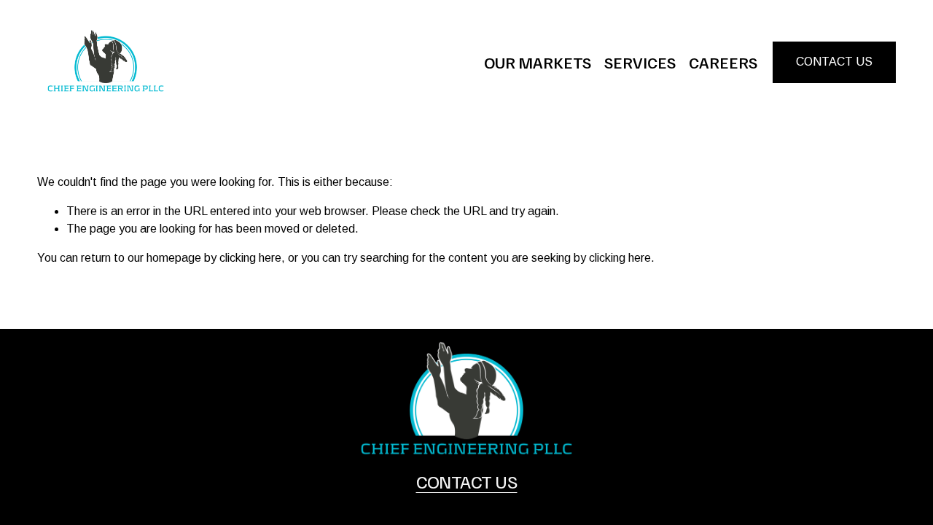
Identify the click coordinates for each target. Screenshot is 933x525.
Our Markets (537, 62)
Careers (723, 62)
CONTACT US (834, 61)
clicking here (250, 258)
